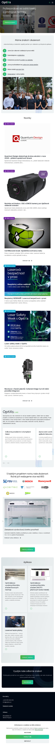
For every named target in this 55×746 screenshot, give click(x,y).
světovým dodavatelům (30, 65)
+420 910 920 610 (8, 700)
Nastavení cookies (8, 706)
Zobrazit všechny (27, 657)
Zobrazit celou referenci (12, 537)
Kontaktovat (27, 682)
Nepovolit (27, 741)
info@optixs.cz (7, 702)
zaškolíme (21, 55)
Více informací (39, 729)
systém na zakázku (26, 60)
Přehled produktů (10, 22)
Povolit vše (27, 737)
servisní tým (20, 69)
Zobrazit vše (26, 260)
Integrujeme (11, 74)
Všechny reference (27, 549)
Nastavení (27, 732)
